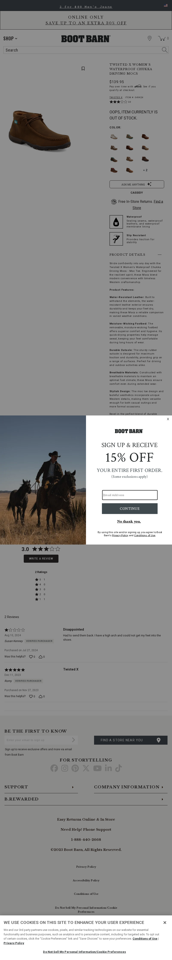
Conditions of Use (145, 938)
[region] (86, 937)
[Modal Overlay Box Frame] (86, 480)
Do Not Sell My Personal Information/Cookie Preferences (84, 952)
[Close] (165, 923)
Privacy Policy (14, 943)
